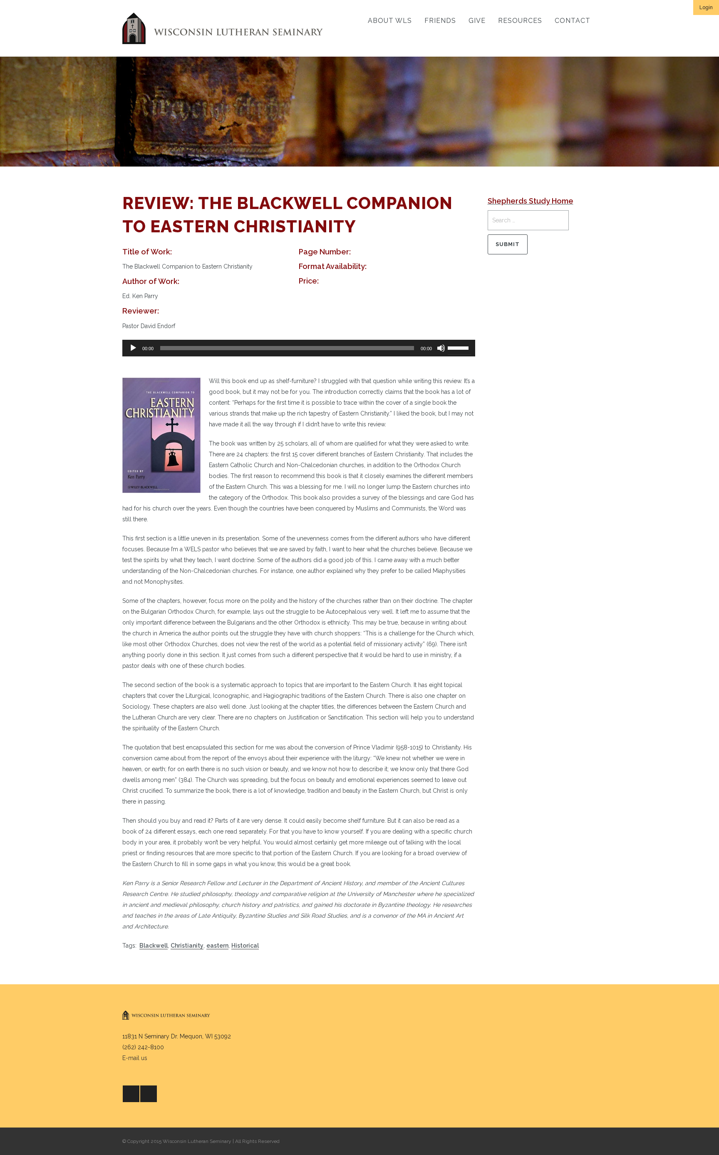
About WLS (390, 21)
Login (706, 7)
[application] (298, 348)
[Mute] (441, 348)
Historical (245, 945)
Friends (440, 21)
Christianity (187, 945)
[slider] (459, 347)
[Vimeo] (148, 1093)
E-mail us (134, 1058)
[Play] (133, 348)
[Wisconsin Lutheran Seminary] (222, 28)
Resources (520, 21)
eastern (217, 945)
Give (477, 21)
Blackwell (153, 945)
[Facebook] (131, 1093)
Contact (572, 21)
